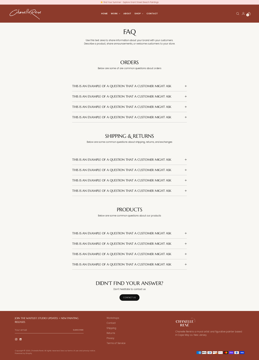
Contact (111, 323)
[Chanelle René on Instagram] (16, 340)
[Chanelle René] (25, 13)
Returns (111, 333)
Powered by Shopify (23, 353)
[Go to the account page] (243, 13)
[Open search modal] (237, 13)
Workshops (113, 318)
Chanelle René (37, 350)
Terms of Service (116, 343)
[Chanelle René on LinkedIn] (20, 340)
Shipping (111, 328)
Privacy (110, 338)
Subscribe (78, 330)
